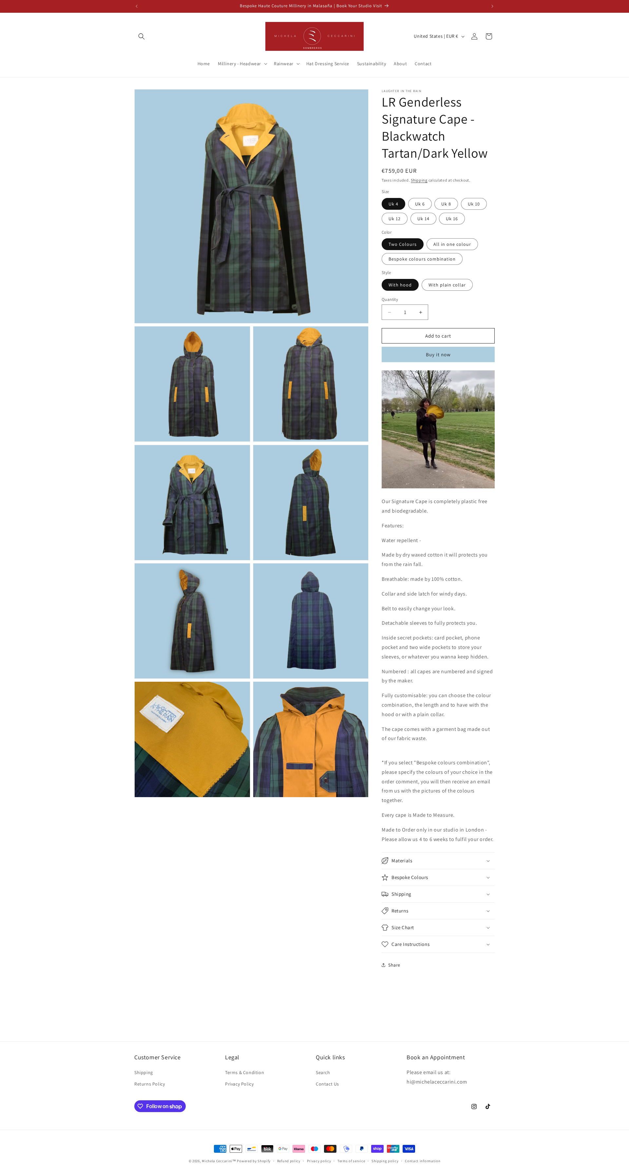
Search (323, 1072)
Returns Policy (149, 1084)
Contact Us (327, 1084)
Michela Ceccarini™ (219, 1161)
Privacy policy (319, 1161)
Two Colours (403, 244)
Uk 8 (446, 204)
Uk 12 (395, 219)
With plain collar (447, 285)
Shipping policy (385, 1161)
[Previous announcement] (136, 6)
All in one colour (452, 244)
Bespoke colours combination (422, 259)
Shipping (419, 180)
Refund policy (288, 1161)
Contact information (422, 1161)
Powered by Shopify (254, 1161)
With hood (400, 285)
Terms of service (351, 1161)
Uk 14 (423, 219)
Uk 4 (393, 204)
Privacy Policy (239, 1084)
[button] (141, 36)
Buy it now (438, 354)
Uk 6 (420, 204)
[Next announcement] (492, 6)
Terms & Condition (244, 1072)
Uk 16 (452, 219)
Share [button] (394, 965)
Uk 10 (474, 204)
